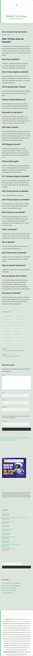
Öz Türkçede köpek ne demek (21, 337)
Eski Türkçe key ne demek (8, 319)
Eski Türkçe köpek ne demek (8, 322)
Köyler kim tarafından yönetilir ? (8, 548)
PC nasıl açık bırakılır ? (6, 532)
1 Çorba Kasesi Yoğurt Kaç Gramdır (13, 350)
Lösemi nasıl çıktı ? (5, 540)
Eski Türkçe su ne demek (21, 322)
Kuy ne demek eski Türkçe (8, 337)
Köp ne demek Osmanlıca (18, 328)
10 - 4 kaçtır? (5, 421)
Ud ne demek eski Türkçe (8, 340)
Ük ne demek (26, 340)
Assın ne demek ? (5, 525)
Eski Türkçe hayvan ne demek (22, 316)
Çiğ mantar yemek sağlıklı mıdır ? (8, 536)
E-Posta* (4, 399)
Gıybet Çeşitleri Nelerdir (6, 588)
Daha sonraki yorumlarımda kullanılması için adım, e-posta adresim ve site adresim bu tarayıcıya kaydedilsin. (16, 416)
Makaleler (8, 312)
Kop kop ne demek (6, 328)
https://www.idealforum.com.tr (7, 437)
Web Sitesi (4, 406)
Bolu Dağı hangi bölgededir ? (7, 529)
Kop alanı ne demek (7, 325)
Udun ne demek (18, 340)
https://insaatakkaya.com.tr (6, 440)
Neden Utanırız (5, 592)
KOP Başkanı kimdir (17, 325)
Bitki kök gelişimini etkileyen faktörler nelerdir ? (11, 544)
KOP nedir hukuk (6, 331)
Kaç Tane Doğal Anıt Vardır (11, 356)
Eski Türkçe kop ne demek (21, 319)
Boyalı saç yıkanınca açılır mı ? (8, 521)
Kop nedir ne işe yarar (16, 331)
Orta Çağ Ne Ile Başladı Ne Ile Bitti (9, 583)
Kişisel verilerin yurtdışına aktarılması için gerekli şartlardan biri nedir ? (15, 517)
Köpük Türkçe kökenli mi (18, 334)
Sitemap (16, 440)
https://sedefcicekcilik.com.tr (23, 437)
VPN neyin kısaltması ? (6, 513)
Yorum (3, 374)
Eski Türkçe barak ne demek (8, 316)
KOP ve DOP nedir (6, 334)
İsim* (3, 392)
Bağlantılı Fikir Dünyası (16, 16)
